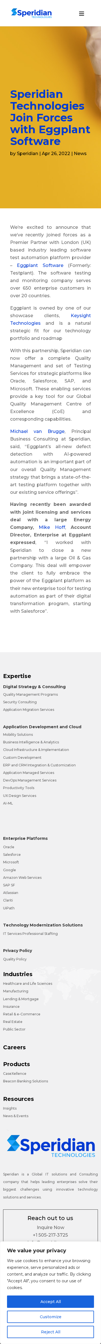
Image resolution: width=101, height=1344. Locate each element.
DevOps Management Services (29, 780)
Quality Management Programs (30, 694)
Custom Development (22, 757)
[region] (50, 1292)
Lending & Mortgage (21, 999)
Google (9, 870)
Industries (18, 974)
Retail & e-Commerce (21, 1014)
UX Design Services (19, 796)
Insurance (11, 1006)
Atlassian (10, 893)
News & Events (15, 1116)
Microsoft (11, 862)
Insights (10, 1108)
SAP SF (9, 885)
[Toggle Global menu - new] (81, 16)
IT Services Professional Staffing (30, 934)
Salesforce (12, 854)
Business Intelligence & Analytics (31, 742)
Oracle (8, 847)
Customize (50, 1316)
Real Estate (12, 1022)
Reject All (50, 1331)
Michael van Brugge (37, 431)
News (80, 153)
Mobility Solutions (18, 734)
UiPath (9, 908)
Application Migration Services (28, 709)
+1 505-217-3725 (50, 1235)
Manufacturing (15, 991)
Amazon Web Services (22, 877)
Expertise (17, 676)
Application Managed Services (28, 773)
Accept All (50, 1301)
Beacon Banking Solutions (25, 1081)
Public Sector (14, 1029)
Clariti (8, 900)
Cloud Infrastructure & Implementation (36, 750)
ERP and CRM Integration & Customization (39, 765)
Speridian (27, 153)
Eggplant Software (40, 265)
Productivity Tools (18, 788)
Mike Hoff (52, 527)
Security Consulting (20, 702)
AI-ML (8, 803)
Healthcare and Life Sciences (27, 983)
